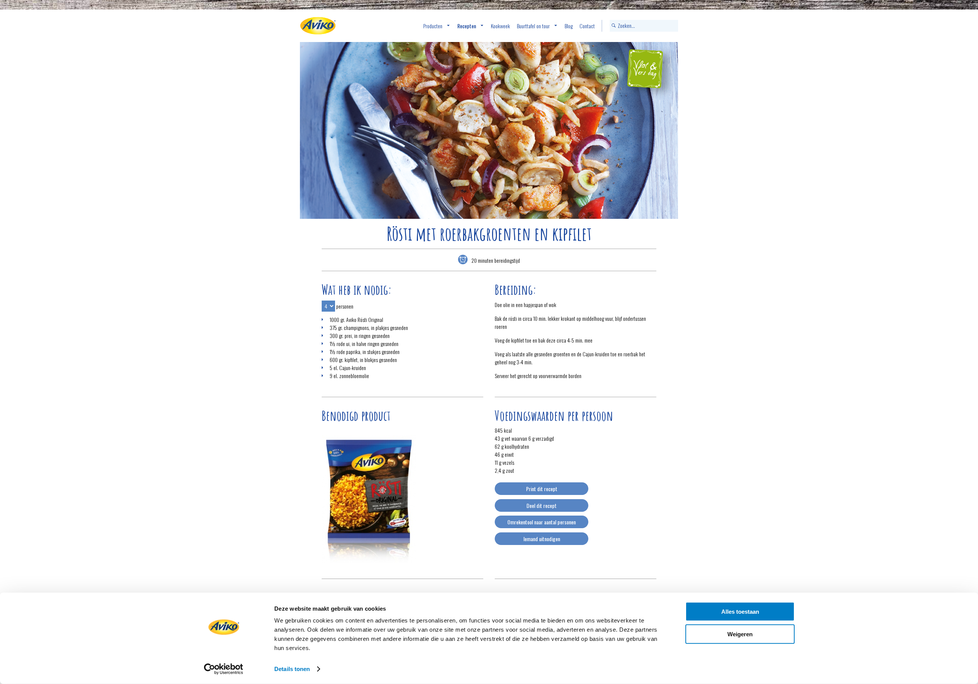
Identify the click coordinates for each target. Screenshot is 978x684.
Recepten (466, 26)
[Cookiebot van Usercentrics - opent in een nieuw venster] (223, 669)
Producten (432, 26)
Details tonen (292, 669)
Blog (569, 26)
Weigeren (740, 634)
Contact (587, 26)
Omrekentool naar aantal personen (541, 522)
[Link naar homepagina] (318, 26)
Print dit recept (541, 489)
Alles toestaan (740, 611)
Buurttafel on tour (533, 26)
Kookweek (500, 26)
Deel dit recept (541, 505)
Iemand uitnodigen (541, 539)
